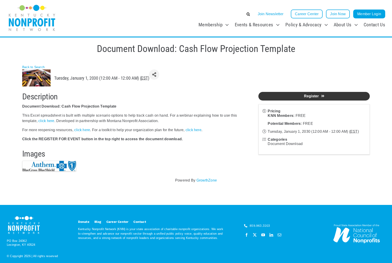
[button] (214, 14)
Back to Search (33, 67)
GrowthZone (206, 180)
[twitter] (255, 235)
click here (46, 121)
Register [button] (311, 96)
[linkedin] (271, 235)
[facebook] (246, 235)
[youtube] (263, 235)
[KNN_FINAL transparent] (32, 5)
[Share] (154, 74)
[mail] (279, 235)
